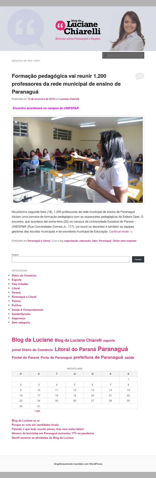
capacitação (71, 240)
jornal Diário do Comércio (32, 349)
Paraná (16, 292)
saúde (129, 357)
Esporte (17, 280)
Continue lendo (121, 231)
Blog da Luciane (32, 339)
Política (16, 305)
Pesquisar (15, 255)
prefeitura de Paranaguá (98, 357)
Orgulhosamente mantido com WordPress (78, 464)
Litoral (16, 288)
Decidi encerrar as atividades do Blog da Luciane (43, 438)
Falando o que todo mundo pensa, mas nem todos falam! (48, 429)
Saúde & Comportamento (27, 310)
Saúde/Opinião (21, 314)
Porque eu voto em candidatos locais (35, 425)
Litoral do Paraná (75, 349)
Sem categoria (21, 322)
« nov (37, 411)
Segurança (18, 318)
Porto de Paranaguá (56, 357)
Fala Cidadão (20, 284)
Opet (95, 240)
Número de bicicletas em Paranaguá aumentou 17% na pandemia (53, 433)
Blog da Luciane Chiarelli (78, 340)
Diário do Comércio (24, 275)
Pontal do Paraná (25, 357)
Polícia (16, 301)
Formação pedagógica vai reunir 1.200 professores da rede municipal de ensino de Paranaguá (66, 83)
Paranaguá (105, 240)
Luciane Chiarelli (69, 99)
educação (85, 240)
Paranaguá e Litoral (39, 240)
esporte (109, 340)
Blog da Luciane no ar (26, 420)
